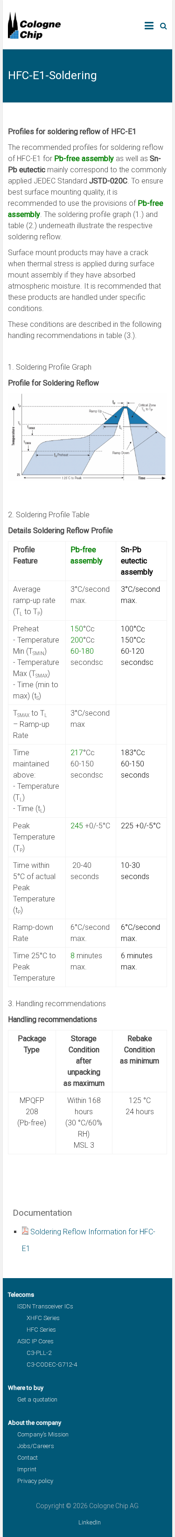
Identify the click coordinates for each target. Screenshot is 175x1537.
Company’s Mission (43, 1434)
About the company (34, 1422)
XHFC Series (43, 1317)
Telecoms (21, 1294)
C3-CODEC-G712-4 (52, 1364)
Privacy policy (35, 1480)
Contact (27, 1457)
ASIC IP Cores (35, 1341)
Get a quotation (37, 1399)
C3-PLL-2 (39, 1352)
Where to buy (25, 1387)
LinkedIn (89, 1522)
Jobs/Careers (35, 1445)
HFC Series (41, 1329)
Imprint (26, 1469)
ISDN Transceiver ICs (45, 1306)
